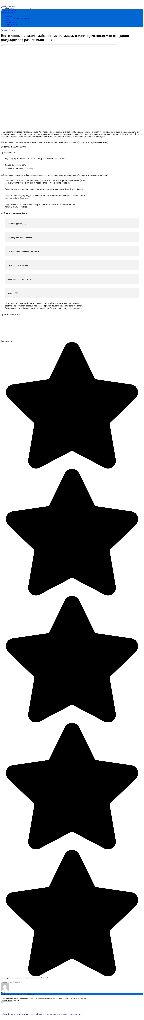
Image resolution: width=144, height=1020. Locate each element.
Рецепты (8, 16)
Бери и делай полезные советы (17, 18)
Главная (8, 26)
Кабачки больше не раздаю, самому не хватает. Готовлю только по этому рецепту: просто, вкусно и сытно (41, 1014)
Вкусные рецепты (8, 12)
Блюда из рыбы (11, 24)
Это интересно (11, 22)
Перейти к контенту (8, 6)
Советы (8, 20)
